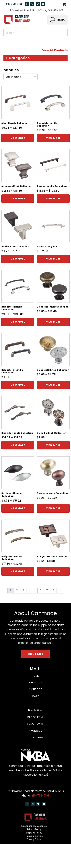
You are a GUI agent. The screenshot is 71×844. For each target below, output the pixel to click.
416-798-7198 (14, 4)
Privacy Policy (34, 839)
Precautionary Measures (34, 825)
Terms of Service (34, 836)
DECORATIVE (35, 717)
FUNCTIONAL (35, 724)
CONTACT (35, 654)
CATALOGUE (35, 737)
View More (18, 138)
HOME (35, 676)
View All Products (55, 50)
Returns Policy (34, 829)
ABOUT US (35, 682)
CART (35, 696)
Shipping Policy (34, 832)
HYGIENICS (35, 731)
